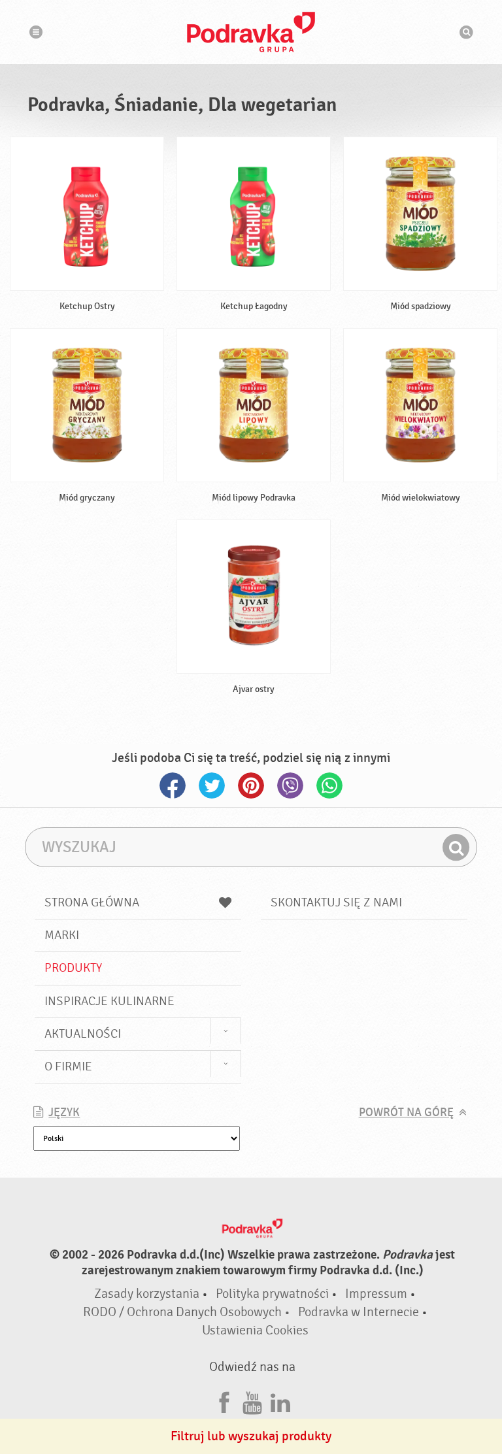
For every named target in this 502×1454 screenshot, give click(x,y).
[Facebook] (224, 1400)
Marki (61, 935)
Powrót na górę (406, 1112)
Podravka (251, 32)
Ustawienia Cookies (255, 1330)
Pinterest (251, 785)
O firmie (68, 1066)
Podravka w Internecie (358, 1311)
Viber (290, 785)
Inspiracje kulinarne (109, 1001)
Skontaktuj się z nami (336, 902)
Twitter (212, 785)
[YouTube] (252, 1400)
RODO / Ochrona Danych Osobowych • (188, 1311)
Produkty (73, 968)
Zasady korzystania (146, 1293)
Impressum (376, 1293)
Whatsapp (329, 785)
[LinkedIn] (280, 1400)
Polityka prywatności (272, 1293)
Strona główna (91, 902)
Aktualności (82, 1034)
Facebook (172, 785)
